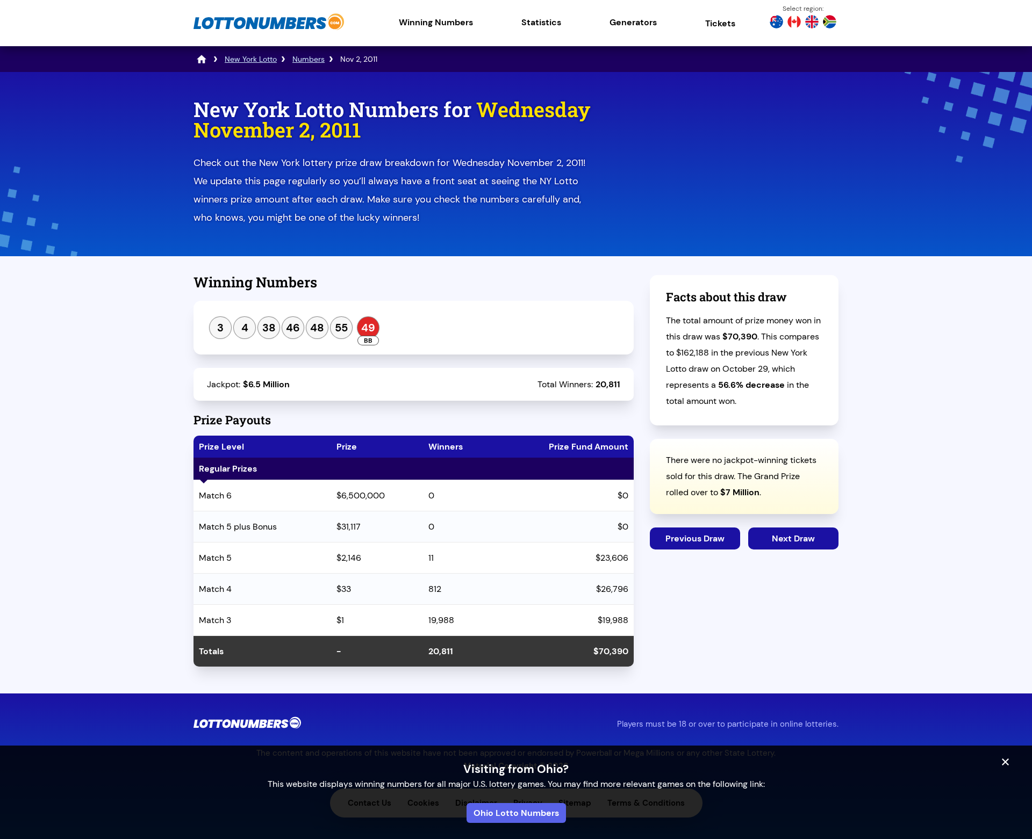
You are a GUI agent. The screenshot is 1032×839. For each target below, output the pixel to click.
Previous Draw (695, 538)
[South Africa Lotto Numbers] (829, 23)
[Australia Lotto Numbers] (776, 23)
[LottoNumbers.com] (269, 29)
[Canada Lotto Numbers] (794, 23)
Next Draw (793, 538)
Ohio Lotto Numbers (516, 813)
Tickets (720, 23)
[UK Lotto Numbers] (812, 23)
